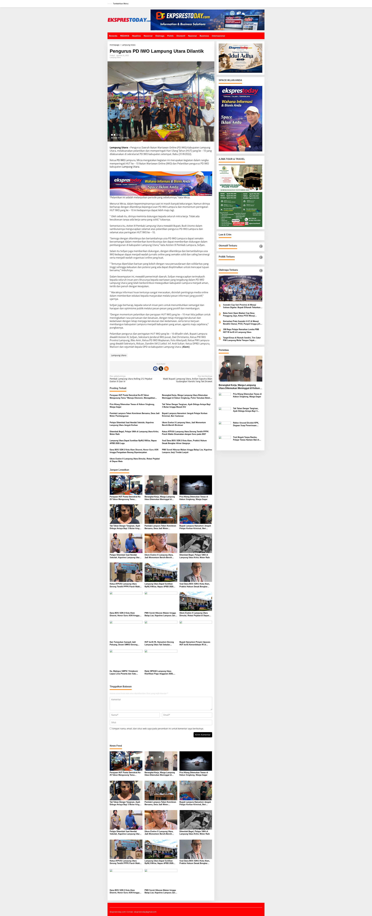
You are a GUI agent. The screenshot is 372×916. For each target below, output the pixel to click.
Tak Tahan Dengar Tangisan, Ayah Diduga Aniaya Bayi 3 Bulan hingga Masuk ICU (186, 405)
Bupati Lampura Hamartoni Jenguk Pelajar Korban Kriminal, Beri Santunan (184, 414)
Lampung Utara (115, 57)
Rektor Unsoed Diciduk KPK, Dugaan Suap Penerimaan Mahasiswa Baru (246, 424)
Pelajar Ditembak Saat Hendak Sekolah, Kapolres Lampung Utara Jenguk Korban (132, 423)
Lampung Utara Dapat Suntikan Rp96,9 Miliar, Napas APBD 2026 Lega (133, 441)
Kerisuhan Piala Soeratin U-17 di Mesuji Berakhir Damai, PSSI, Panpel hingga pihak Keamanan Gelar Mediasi (242, 322)
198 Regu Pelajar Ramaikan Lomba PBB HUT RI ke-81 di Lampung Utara (241, 330)
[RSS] (166, 368)
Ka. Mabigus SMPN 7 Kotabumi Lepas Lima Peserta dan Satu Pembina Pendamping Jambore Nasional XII (124, 672)
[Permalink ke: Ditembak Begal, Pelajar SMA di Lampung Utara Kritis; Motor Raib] (195, 543)
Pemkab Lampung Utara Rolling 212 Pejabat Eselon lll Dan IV (131, 379)
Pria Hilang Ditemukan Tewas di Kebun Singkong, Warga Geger (132, 405)
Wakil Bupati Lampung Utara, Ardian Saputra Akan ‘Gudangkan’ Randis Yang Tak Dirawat (187, 379)
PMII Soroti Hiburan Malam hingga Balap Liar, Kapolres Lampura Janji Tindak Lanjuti (187, 451)
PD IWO (121, 160)
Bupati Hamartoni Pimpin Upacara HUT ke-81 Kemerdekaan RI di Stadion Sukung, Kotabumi (194, 643)
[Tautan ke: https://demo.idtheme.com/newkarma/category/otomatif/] (261, 246)
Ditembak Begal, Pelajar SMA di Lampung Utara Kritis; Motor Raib (134, 432)
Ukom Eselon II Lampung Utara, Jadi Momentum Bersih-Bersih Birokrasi (184, 423)
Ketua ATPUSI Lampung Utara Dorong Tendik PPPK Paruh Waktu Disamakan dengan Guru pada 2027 (185, 432)
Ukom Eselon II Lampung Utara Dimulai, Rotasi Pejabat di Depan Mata (135, 460)
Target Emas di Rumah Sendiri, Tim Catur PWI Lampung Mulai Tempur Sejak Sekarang (242, 339)
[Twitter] (161, 368)
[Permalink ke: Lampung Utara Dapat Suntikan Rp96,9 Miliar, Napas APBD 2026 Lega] (161, 572)
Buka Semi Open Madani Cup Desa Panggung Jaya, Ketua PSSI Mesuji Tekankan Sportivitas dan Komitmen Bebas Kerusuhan (242, 314)
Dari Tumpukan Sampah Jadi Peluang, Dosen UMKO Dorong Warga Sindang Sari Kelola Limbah (125, 643)
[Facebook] (155, 368)
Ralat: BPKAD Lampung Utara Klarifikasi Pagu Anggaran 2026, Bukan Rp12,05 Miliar (159, 672)
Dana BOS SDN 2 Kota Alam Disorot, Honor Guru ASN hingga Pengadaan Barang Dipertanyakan (134, 451)
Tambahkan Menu (120, 3)
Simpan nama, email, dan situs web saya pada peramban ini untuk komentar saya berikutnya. (158, 728)
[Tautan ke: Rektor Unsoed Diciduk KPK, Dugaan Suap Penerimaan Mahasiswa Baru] (225, 427)
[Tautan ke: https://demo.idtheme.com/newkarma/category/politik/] (261, 257)
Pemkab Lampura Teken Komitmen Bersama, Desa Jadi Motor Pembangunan (135, 414)
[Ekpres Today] (129, 19)
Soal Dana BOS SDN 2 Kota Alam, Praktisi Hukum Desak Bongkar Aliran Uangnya (184, 441)
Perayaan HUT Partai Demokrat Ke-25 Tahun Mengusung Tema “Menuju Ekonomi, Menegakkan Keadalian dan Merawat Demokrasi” (132, 396)
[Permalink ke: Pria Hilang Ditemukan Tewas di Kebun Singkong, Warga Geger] (195, 485)
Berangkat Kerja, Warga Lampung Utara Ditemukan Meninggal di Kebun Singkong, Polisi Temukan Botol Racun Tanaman (186, 396)
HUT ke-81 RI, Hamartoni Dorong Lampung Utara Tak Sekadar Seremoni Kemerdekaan (159, 643)
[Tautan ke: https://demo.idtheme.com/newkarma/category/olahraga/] (261, 270)
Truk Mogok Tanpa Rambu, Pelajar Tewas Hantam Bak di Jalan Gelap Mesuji (246, 438)
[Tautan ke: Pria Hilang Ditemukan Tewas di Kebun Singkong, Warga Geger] (225, 398)
